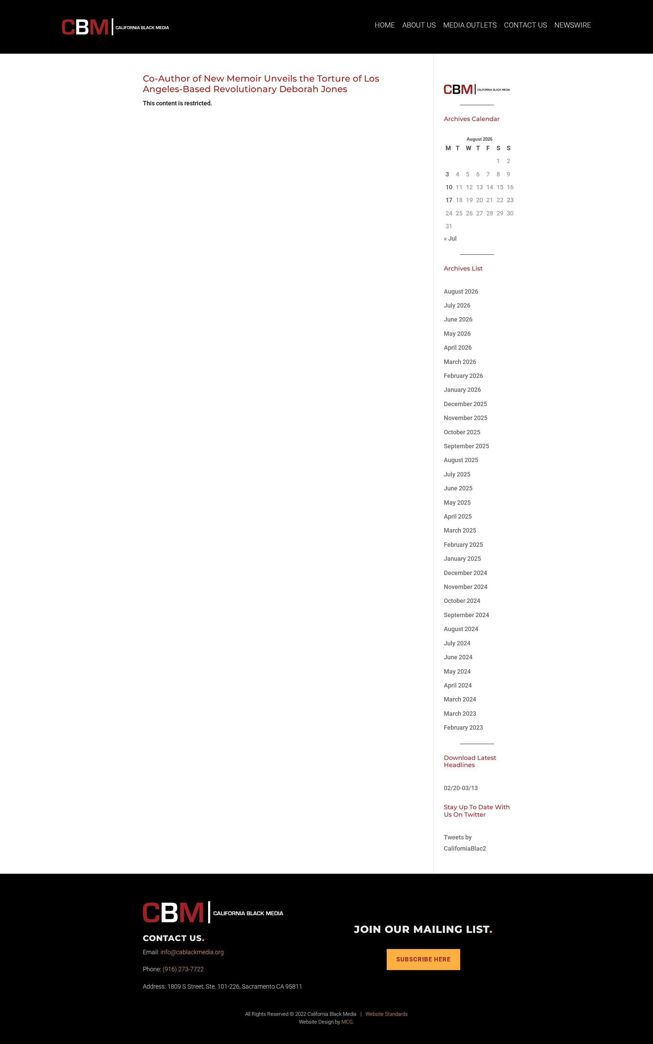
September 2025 (466, 446)
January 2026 (462, 389)
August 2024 (461, 628)
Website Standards (387, 1014)
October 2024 (462, 600)
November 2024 (465, 586)
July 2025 (457, 474)
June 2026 (458, 319)
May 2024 (457, 671)
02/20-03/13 (461, 787)
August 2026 (461, 291)
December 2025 (465, 403)
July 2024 (457, 643)
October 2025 (462, 432)
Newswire (572, 25)
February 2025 (463, 544)
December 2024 (465, 572)
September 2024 (466, 615)
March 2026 (460, 361)
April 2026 (458, 347)
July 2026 (457, 305)
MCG (347, 1022)
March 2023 (460, 713)
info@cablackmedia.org (192, 952)
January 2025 (462, 558)
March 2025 (460, 530)
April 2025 (458, 516)
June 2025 (458, 488)
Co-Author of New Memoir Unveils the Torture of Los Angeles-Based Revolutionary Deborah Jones (261, 83)
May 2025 (457, 502)
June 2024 (458, 657)
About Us (419, 25)
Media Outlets (470, 25)
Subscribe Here (423, 959)
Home (385, 25)
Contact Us (525, 25)
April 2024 (458, 685)
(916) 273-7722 (183, 969)
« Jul (450, 238)
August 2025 (461, 460)
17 (449, 200)
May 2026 (457, 333)
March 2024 (460, 699)
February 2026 (463, 375)
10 (449, 187)
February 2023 (463, 727)
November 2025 (465, 417)
